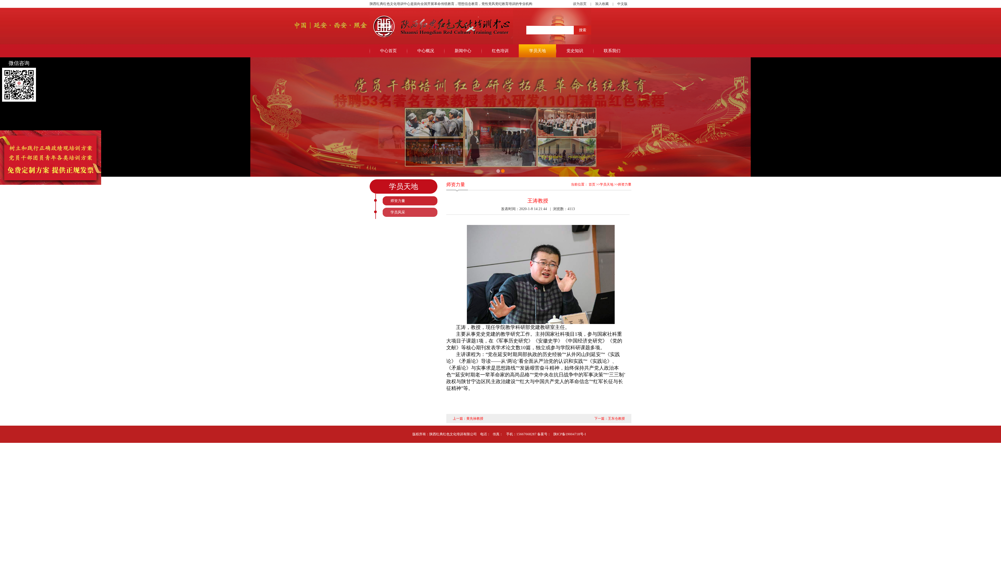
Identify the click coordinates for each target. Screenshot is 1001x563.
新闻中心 (463, 50)
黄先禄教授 (474, 418)
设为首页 (580, 4)
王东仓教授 (616, 418)
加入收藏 (602, 4)
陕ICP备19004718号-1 (569, 434)
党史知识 (574, 50)
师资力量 (397, 201)
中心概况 (425, 50)
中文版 (622, 4)
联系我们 (612, 50)
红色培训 (500, 50)
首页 (591, 184)
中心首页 (388, 50)
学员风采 (397, 212)
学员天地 (537, 50)
